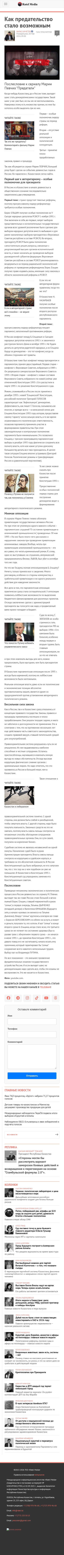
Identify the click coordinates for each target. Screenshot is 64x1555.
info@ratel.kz (17, 1510)
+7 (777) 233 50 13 (22, 1515)
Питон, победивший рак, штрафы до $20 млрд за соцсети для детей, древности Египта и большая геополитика (35, 1213)
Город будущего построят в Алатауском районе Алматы (34, 1247)
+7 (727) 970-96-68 (49, 1505)
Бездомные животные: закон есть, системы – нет (36, 1353)
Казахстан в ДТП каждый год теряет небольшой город (33, 1387)
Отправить (32, 1075)
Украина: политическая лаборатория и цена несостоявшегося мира (36, 1192)
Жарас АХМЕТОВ (23, 31)
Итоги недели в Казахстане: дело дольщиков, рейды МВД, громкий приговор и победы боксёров (36, 1303)
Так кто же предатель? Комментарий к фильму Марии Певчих (19, 145)
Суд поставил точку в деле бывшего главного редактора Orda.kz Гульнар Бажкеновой (33, 1231)
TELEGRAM (45, 987)
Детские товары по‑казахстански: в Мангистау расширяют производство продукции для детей (28, 1106)
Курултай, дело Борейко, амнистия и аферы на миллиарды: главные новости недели (37, 1336)
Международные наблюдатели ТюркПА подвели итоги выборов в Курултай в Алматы (31, 1114)
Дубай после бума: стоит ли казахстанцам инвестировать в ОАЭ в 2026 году (35, 1319)
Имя (10, 1015)
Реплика (11, 1147)
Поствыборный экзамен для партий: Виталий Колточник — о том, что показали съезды (35, 1265)
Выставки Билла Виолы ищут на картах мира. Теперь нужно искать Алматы (34, 1286)
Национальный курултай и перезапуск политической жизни (34, 1442)
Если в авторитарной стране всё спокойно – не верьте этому (18, 312)
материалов (39, 1475)
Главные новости (18, 1090)
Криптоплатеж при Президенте (30, 1372)
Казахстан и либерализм (16, 806)
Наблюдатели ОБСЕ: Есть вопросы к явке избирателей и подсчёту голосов (32, 1123)
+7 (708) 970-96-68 (31, 1505)
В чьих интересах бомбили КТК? (31, 1403)
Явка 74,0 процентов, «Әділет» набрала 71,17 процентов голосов (32, 1097)
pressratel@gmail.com (21, 1520)
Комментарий (15, 1042)
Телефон (12, 1028)
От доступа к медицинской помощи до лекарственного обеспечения (34, 1422)
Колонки (11, 1185)
